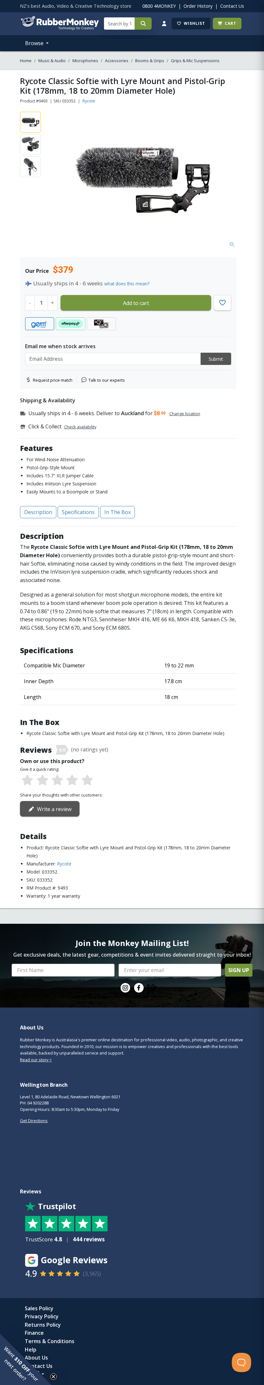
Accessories (116, 60)
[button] (26, 1359)
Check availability (80, 427)
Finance (34, 1332)
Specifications (78, 512)
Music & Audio (52, 60)
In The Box (117, 512)
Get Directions (34, 1120)
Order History (198, 6)
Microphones (85, 60)
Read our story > (36, 1060)
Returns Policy (43, 1324)
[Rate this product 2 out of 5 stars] (42, 780)
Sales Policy (39, 1308)
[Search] (143, 23)
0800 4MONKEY (159, 6)
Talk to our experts (107, 380)
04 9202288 (38, 1103)
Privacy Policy (42, 1316)
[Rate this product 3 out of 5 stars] (57, 780)
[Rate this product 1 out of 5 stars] (27, 780)
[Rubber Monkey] (59, 28)
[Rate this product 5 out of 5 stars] (87, 780)
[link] (125, 988)
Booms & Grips (149, 60)
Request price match (52, 380)
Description (38, 512)
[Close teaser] (53, 1376)
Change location (184, 413)
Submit (216, 359)
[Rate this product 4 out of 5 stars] (72, 780)
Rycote (88, 101)
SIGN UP (238, 970)
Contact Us (232, 6)
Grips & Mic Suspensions (195, 60)
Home (26, 60)
